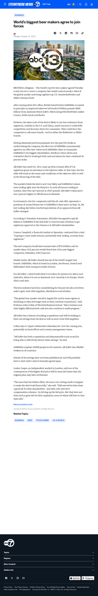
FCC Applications (24, 589)
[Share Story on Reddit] (66, 33)
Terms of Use (71, 587)
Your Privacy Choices (21, 587)
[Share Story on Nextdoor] (71, 33)
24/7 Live (46, 4)
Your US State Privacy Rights (56, 587)
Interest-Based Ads (83, 587)
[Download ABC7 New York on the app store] (75, 578)
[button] (5, 4)
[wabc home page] (9, 543)
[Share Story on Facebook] (55, 33)
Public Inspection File (10, 589)
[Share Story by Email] (77, 33)
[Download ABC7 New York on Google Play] (88, 578)
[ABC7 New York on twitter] (12, 578)
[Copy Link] (82, 33)
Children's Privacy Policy (37, 587)
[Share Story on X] (60, 33)
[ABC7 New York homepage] (24, 4)
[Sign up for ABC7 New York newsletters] (23, 578)
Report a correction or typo (23, 404)
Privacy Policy (8, 587)
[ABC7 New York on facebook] (6, 578)
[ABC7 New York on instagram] (17, 578)
